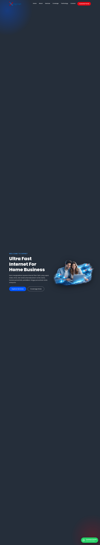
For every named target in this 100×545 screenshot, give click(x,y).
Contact (73, 3)
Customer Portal (84, 4)
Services (47, 3)
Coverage (55, 3)
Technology (64, 3)
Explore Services (18, 289)
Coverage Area (36, 289)
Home (34, 3)
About (41, 3)
